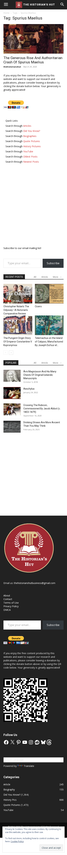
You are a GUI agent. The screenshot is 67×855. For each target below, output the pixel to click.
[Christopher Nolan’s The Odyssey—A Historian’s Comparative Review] (17, 294)
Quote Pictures (11, 804)
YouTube (8, 810)
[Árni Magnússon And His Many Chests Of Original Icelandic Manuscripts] (12, 376)
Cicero (38, 306)
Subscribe (53, 263)
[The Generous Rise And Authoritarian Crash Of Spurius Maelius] (33, 39)
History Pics (9, 799)
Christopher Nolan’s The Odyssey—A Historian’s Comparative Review (16, 310)
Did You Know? (11, 794)
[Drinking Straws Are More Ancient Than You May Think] (12, 427)
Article (44, 277)
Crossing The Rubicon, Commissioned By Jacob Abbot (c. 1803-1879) (41, 408)
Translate (29, 766)
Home (6, 12)
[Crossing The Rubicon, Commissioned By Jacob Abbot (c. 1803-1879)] (12, 409)
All (35, 277)
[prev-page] (5, 352)
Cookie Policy (17, 841)
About (6, 595)
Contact (7, 599)
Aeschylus (29, 388)
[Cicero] (49, 294)
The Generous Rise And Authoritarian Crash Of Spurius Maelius (32, 60)
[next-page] (11, 352)
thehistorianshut (12, 66)
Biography (9, 789)
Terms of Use (11, 602)
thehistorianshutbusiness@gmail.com (34, 583)
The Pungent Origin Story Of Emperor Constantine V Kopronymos (17, 342)
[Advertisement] (33, 206)
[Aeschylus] (12, 393)
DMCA (7, 609)
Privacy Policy (11, 606)
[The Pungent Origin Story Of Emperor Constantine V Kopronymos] (17, 325)
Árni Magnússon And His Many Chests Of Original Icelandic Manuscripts (39, 375)
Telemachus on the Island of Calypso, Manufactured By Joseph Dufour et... (49, 342)
